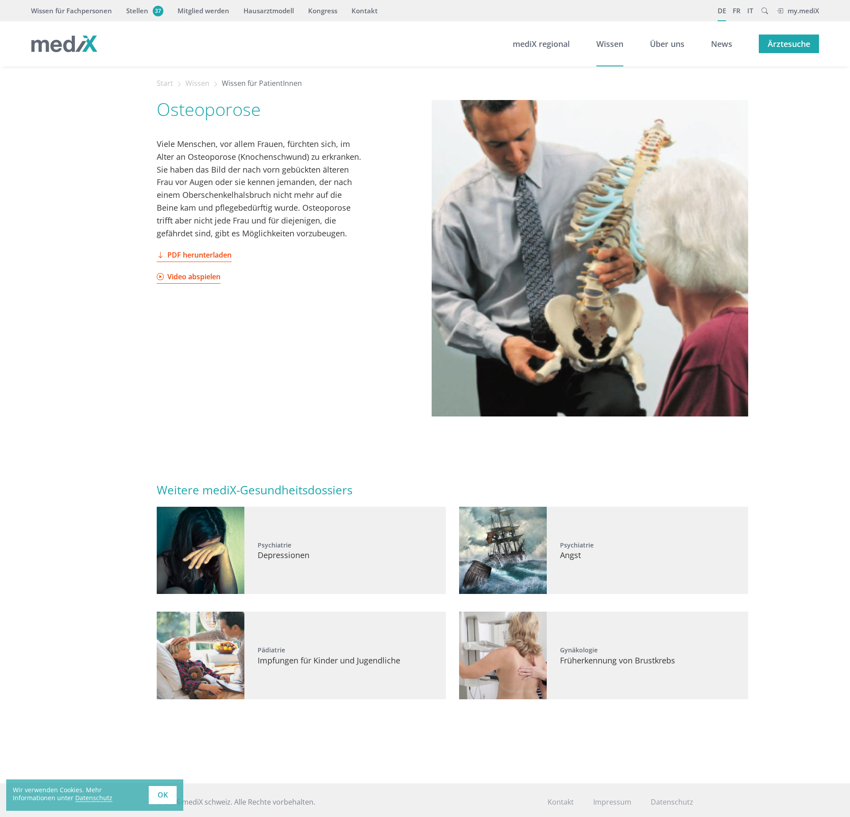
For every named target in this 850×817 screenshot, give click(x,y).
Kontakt (365, 10)
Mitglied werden (203, 10)
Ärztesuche (789, 44)
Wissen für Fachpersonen (71, 10)
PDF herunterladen (199, 255)
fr (737, 10)
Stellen (143, 10)
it (750, 10)
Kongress (322, 10)
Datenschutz (93, 798)
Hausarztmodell (268, 10)
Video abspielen (193, 276)
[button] (764, 10)
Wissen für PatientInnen (262, 83)
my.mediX (803, 10)
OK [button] (163, 795)
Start (165, 83)
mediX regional (541, 44)
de (722, 10)
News (721, 44)
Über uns (667, 44)
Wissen (609, 44)
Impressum (612, 802)
